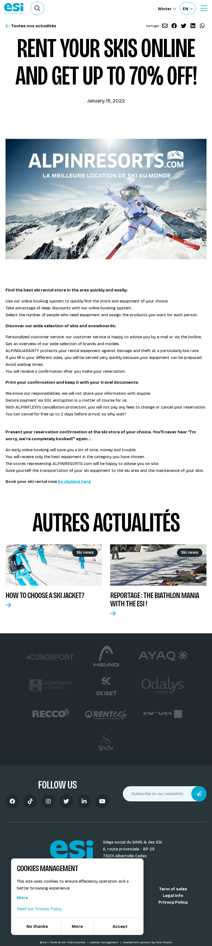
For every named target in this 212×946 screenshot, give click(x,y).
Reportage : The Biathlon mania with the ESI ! (154, 599)
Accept (120, 926)
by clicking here (74, 481)
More (22, 897)
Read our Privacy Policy (39, 908)
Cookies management (104, 942)
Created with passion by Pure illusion (147, 942)
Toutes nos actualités (33, 26)
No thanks (37, 926)
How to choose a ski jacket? (45, 595)
